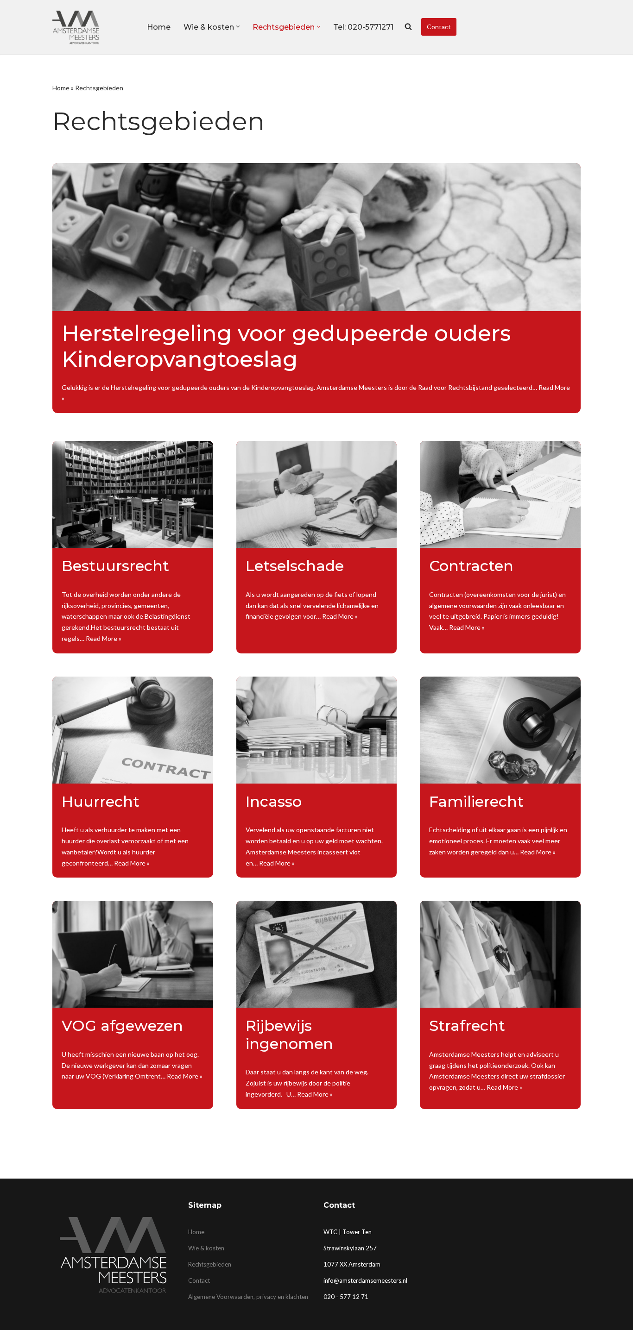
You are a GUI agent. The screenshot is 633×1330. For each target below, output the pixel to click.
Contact (439, 27)
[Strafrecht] (500, 954)
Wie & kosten (206, 1248)
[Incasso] (316, 730)
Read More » (103, 638)
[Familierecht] (500, 730)
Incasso (274, 801)
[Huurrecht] (132, 730)
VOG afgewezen (122, 1025)
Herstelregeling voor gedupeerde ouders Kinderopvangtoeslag (286, 346)
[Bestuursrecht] (132, 494)
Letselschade (295, 566)
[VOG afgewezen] (132, 954)
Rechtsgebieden (209, 1264)
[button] (238, 26)
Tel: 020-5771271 (363, 27)
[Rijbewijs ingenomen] (316, 954)
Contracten (471, 566)
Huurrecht (100, 801)
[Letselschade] (316, 494)
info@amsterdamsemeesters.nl (365, 1280)
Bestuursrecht (115, 566)
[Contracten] (500, 494)
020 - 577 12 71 (345, 1296)
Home (159, 27)
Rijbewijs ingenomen (289, 1034)
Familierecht (476, 801)
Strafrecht (467, 1025)
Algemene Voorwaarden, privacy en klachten (248, 1296)
